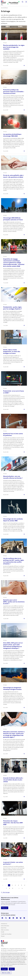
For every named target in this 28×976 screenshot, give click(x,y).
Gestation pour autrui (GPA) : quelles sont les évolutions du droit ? (14, 602)
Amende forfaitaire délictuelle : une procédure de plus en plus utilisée (13, 780)
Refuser (12, 969)
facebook (2, 918)
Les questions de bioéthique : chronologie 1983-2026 (12, 135)
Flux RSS (2, 932)
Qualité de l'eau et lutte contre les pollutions (13, 434)
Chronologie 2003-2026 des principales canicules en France (13, 219)
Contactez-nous (4, 923)
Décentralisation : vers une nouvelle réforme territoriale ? (12, 477)
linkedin (13, 918)
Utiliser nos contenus (5, 930)
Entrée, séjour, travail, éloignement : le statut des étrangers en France (11, 351)
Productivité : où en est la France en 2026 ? (13, 392)
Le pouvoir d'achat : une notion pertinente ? (13, 863)
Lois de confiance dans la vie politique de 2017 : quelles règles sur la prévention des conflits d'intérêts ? (13, 561)
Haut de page (6, 892)
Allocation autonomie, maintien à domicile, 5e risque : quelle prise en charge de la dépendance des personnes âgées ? (13, 734)
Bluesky (20, 918)
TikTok (24, 918)
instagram (9, 918)
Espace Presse (3, 927)
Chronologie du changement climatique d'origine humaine (12, 688)
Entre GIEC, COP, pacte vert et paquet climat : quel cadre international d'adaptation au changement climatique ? (13, 645)
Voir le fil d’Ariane (4, 7)
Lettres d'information (5, 925)
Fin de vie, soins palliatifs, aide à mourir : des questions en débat (13, 176)
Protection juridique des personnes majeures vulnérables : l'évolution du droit (13, 91)
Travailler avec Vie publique (6, 934)
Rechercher (22, 2)
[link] (3, 885)
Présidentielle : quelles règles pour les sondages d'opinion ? (12, 308)
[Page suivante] (19, 888)
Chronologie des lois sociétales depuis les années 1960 (13, 520)
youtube (17, 918)
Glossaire (2, 936)
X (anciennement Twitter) (6, 918)
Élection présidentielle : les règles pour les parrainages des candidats (13, 47)
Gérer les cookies (6, 973)
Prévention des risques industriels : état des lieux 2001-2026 (13, 822)
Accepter (4, 969)
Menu (26, 2)
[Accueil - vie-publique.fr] (13, 3)
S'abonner (4, 908)
